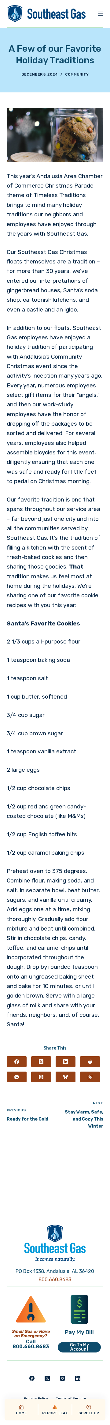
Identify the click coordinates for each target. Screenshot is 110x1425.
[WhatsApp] (17, 1077)
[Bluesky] (65, 1077)
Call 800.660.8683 (31, 1344)
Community (77, 74)
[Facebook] (17, 1061)
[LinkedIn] (65, 1061)
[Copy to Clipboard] (90, 1077)
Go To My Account (79, 1347)
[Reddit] (90, 1061)
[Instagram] (62, 1378)
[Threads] (41, 1077)
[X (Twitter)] (41, 1061)
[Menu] (100, 14)
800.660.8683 (54, 1279)
